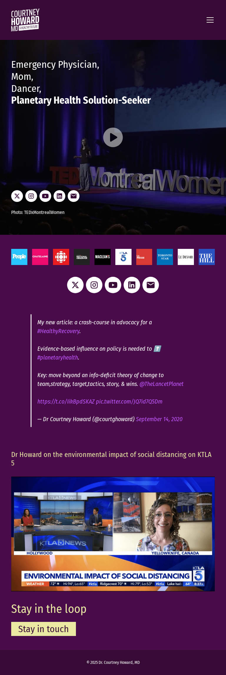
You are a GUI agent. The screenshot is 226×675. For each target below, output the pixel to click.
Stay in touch (43, 629)
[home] (25, 20)
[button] (209, 20)
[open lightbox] (113, 138)
